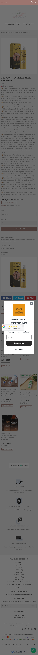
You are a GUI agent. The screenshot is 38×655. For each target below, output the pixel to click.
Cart (35, 2)
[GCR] (3, 326)
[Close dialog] (31, 303)
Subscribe (19, 343)
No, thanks (19, 349)
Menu (5, 2)
